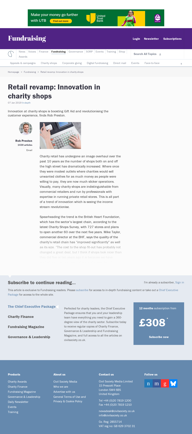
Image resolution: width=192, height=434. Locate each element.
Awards (23, 56)
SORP (89, 51)
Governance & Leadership (29, 336)
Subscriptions (172, 39)
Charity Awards (17, 381)
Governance (76, 51)
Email (29, 150)
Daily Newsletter (18, 402)
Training (111, 51)
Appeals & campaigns (23, 63)
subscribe (82, 290)
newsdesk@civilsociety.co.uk (117, 411)
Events (135, 63)
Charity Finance (21, 316)
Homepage (13, 72)
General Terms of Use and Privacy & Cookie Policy (69, 399)
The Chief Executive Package (32, 306)
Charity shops (49, 63)
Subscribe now (159, 337)
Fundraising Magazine (26, 326)
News (22, 51)
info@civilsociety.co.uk (113, 415)
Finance (43, 51)
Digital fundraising (97, 63)
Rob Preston (23, 141)
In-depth (26, 102)
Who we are (60, 386)
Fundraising (58, 51)
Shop (122, 51)
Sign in (179, 282)
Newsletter (151, 39)
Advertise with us (64, 391)
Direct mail (119, 63)
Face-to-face (152, 63)
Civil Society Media (65, 381)
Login (136, 39)
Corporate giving (72, 63)
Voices (32, 51)
